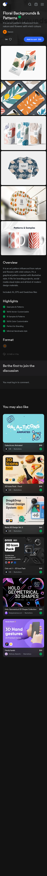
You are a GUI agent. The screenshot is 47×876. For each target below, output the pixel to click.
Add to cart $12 (34, 39)
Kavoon (10, 32)
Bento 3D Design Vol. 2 (14, 527)
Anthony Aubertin (15, 654)
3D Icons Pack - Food (13, 486)
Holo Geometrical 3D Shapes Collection (20, 609)
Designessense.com (15, 613)
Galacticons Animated (13, 445)
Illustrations (17, 449)
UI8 (10, 449)
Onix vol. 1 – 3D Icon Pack (15, 568)
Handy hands (10, 650)
